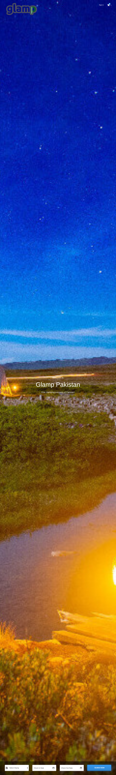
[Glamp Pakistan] (21, 9)
